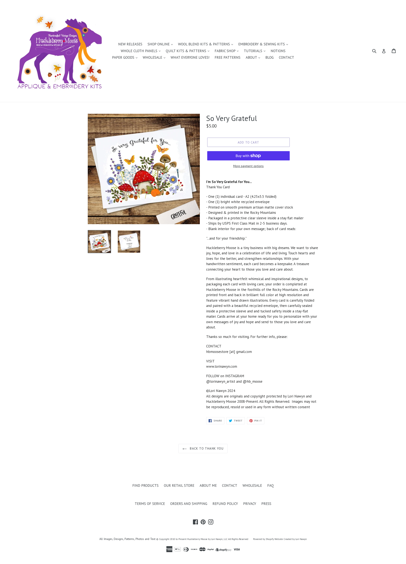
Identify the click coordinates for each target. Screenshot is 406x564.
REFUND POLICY (225, 503)
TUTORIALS (253, 51)
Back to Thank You (206, 448)
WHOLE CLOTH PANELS (139, 51)
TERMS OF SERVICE (150, 503)
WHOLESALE (153, 57)
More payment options (248, 166)
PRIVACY (249, 503)
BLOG (269, 57)
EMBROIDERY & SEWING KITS (262, 44)
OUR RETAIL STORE (179, 485)
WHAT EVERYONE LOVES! (190, 57)
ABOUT (252, 57)
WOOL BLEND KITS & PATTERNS (204, 44)
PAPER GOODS (123, 57)
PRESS (266, 503)
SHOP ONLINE (159, 44)
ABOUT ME (208, 485)
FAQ (270, 485)
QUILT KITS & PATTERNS (186, 51)
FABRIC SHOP (225, 51)
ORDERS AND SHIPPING (188, 503)
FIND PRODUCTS (145, 485)
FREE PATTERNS (227, 57)
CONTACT (286, 57)
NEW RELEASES (130, 44)
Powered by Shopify (263, 539)
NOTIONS (278, 51)
